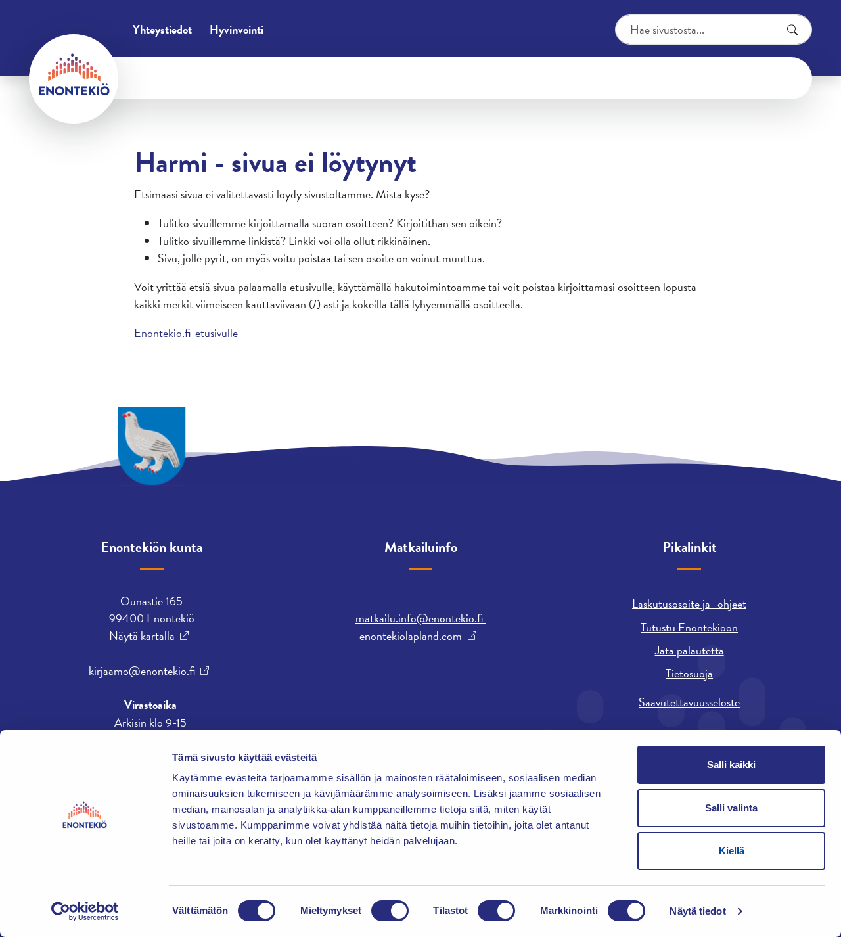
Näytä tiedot (697, 911)
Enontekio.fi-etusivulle (186, 333)
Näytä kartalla (142, 636)
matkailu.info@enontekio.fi (420, 618)
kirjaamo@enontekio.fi (142, 670)
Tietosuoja (689, 673)
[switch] (390, 910)
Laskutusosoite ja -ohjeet (689, 603)
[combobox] (713, 29)
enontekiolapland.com (410, 636)
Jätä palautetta (689, 650)
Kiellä (731, 850)
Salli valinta (731, 807)
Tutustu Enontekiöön (689, 627)
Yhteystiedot (162, 29)
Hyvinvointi (236, 29)
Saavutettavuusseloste (689, 702)
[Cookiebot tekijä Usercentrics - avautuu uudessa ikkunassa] (85, 911)
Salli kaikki (731, 764)
